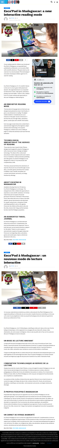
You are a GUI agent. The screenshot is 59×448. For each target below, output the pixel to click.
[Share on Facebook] (8, 60)
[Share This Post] (12, 60)
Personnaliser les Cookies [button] (30, 445)
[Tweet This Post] (25, 308)
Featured (15, 239)
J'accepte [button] (49, 443)
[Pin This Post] (17, 60)
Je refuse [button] (42, 443)
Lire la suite (35, 443)
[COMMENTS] (25, 60)
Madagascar (22, 239)
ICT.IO (12, 18)
